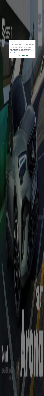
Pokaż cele (19, 55)
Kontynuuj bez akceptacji (32, 40)
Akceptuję (25, 55)
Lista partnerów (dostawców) (13, 52)
